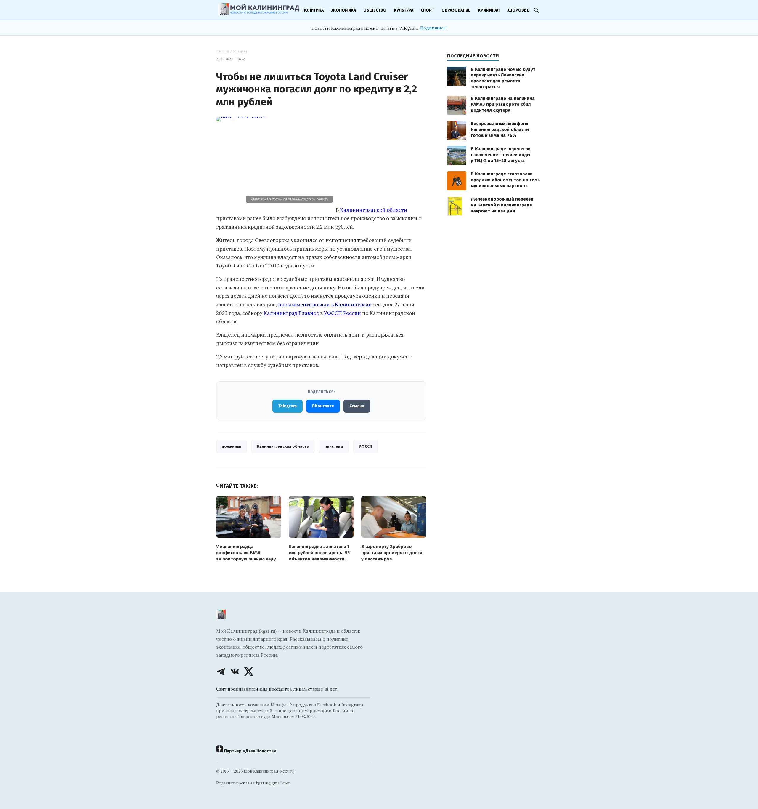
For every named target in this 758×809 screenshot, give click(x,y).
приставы (334, 446)
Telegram (287, 405)
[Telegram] (221, 671)
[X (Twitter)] (248, 671)
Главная (222, 51)
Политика (313, 10)
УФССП (365, 446)
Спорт (427, 10)
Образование (455, 10)
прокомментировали (304, 304)
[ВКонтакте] (235, 671)
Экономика (343, 10)
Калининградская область (283, 446)
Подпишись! (433, 28)
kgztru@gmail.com (273, 783)
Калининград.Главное (291, 313)
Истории (240, 51)
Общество (374, 10)
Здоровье (518, 10)
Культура (403, 10)
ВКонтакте (323, 405)
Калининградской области (373, 210)
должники (231, 446)
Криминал (489, 10)
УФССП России (342, 313)
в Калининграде (351, 304)
